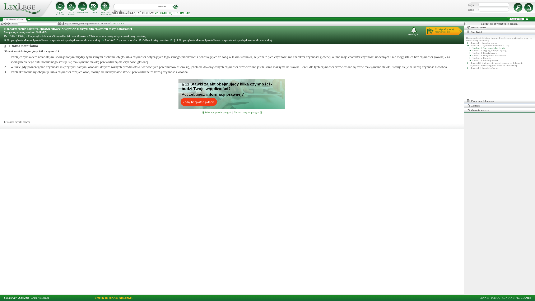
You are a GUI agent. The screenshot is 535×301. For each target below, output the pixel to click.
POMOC (495, 297)
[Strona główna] (26, 15)
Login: (471, 5)
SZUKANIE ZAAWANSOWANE (105, 14)
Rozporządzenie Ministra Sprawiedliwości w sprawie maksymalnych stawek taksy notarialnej (68, 28)
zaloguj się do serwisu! (172, 13)
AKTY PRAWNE (71, 14)
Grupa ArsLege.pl (40, 297)
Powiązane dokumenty (482, 101)
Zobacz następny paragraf (247, 112)
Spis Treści (476, 32)
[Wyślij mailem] (63, 23)
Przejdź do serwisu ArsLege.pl (113, 297)
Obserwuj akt (413, 34)
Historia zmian (478, 27)
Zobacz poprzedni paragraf (217, 112)
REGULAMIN (523, 297)
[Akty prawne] (71, 6)
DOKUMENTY (82, 13)
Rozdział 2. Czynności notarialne (121, 40)
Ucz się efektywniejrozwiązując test (444, 30)
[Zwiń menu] (527, 19)
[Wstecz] (5, 24)
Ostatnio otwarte (480, 110)
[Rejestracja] (529, 7)
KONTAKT (508, 297)
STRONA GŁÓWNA (60, 14)
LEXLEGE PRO (118, 24)
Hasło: (471, 9)
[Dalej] (8, 24)
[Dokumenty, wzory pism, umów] (82, 6)
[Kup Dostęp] (94, 6)
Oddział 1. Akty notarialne (155, 40)
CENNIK (94, 13)
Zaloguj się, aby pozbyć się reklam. (499, 23)
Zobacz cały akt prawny (18, 121)
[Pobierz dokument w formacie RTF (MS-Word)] (59, 23)
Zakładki (475, 105)
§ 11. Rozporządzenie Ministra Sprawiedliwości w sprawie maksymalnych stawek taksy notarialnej (223, 40)
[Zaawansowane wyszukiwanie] (105, 6)
